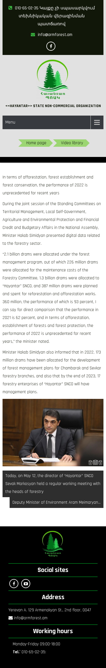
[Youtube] (25, 583)
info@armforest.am (55, 34)
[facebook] (50, 46)
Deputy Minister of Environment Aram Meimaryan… (56, 502)
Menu (10, 122)
